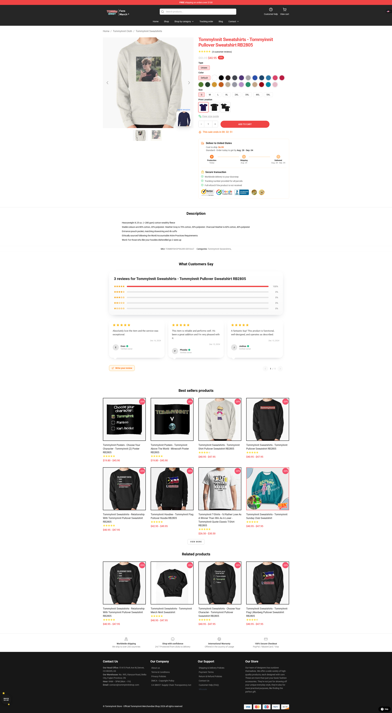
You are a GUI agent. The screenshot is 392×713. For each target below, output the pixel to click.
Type (200, 63)
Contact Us (204, 680)
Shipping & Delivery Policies (211, 668)
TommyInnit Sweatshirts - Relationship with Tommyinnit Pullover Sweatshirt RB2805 (124, 518)
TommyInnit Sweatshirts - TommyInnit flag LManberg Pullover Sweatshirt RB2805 (266, 612)
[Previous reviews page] (265, 368)
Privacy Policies (158, 676)
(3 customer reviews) (222, 52)
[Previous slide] (107, 82)
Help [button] (386, 709)
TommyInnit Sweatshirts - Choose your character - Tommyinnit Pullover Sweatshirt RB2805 (219, 612)
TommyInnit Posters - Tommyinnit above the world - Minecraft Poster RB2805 (170, 449)
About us (155, 668)
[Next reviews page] (280, 368)
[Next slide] (189, 82)
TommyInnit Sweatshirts (149, 31)
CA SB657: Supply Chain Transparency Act (171, 685)
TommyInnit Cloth (122, 31)
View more (196, 542)
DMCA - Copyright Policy (162, 680)
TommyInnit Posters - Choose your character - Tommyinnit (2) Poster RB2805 (121, 449)
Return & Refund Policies (210, 676)
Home (106, 31)
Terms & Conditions (160, 672)
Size (200, 90)
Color (201, 72)
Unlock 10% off (6, 699)
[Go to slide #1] (140, 135)
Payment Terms (206, 672)
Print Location (205, 99)
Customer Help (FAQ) (209, 685)
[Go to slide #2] (156, 135)
